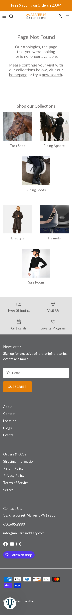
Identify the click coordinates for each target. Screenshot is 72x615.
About (8, 407)
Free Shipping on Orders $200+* (36, 5)
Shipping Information (19, 461)
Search (8, 490)
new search (52, 74)
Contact (9, 414)
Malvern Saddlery (23, 601)
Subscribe (17, 386)
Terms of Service (15, 483)
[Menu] (4, 16)
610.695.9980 (14, 524)
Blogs (7, 428)
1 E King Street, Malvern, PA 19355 (29, 515)
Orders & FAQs (14, 454)
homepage (18, 74)
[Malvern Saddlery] (36, 16)
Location (9, 421)
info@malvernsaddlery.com (24, 533)
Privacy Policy (13, 475)
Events (8, 435)
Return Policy (13, 468)
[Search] (13, 16)
